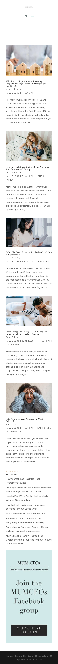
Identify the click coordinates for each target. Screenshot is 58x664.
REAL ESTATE (43, 428)
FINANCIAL (28, 93)
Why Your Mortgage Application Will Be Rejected (25, 420)
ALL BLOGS (13, 93)
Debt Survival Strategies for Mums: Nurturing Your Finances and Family (27, 168)
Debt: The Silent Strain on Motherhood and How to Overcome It (29, 253)
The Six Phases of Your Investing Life (25, 513)
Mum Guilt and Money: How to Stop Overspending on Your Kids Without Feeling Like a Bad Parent (29, 540)
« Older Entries (14, 471)
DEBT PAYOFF (29, 341)
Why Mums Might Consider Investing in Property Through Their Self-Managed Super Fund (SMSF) (27, 84)
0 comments (43, 261)
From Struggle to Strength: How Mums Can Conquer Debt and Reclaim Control (26, 333)
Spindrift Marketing (38, 656)
